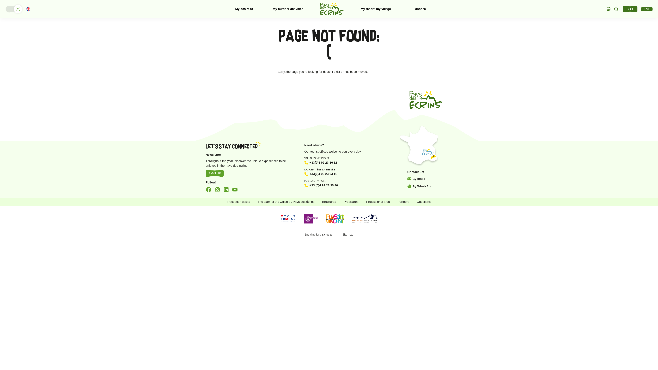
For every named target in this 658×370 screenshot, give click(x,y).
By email (418, 179)
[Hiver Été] (13, 9)
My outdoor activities (288, 9)
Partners (403, 202)
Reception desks (238, 202)
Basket (609, 9)
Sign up (214, 173)
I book (630, 9)
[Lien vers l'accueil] (332, 9)
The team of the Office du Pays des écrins (286, 202)
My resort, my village (376, 9)
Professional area (378, 202)
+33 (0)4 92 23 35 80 (323, 185)
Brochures (329, 202)
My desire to (244, 9)
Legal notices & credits (318, 234)
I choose (419, 9)
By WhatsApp (422, 186)
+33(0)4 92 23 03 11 (323, 174)
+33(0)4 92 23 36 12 (323, 162)
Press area (351, 202)
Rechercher (616, 9)
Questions (423, 202)
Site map (347, 234)
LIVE (647, 9)
